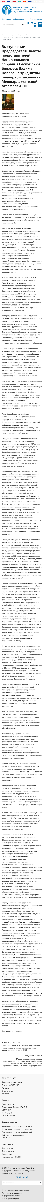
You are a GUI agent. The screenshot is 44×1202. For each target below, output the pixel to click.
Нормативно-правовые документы (17, 1129)
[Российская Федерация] (29, 1)
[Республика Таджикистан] (35, 1)
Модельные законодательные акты (17, 1126)
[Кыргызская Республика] (24, 1)
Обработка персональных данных (16, 1190)
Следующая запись (32, 1055)
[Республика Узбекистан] (40, 1)
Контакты (6, 1094)
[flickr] (28, 23)
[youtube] (32, 23)
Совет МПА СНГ (8, 1104)
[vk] (35, 23)
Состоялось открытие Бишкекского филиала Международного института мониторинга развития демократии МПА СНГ (21, 1048)
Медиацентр (7, 1144)
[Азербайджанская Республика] (3, 1)
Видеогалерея (8, 1151)
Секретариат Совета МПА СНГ (14, 1107)
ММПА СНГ (6, 1110)
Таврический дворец (25, 35)
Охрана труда (7, 1091)
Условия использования (12, 1193)
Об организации (9, 1078)
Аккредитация (8, 1154)
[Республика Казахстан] (19, 1)
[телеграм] (35, 26)
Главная (4, 35)
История (5, 1088)
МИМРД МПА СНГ (9, 1116)
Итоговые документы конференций (17, 1132)
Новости (12, 35)
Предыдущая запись (12, 1042)
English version (36, 19)
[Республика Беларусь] (14, 1)
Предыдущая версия (10, 1198)
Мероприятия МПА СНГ (11, 1157)
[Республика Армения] (8, 1)
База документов (9, 1122)
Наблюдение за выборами (13, 1135)
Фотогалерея (7, 1148)
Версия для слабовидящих (13, 19)
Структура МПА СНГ (10, 1085)
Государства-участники (12, 1082)
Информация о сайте (11, 1195)
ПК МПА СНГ (7, 1113)
